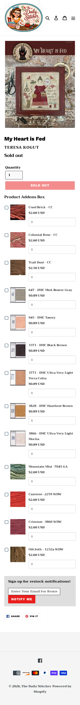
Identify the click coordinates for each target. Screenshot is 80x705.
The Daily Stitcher (36, 686)
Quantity (13, 167)
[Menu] (73, 18)
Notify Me (21, 599)
